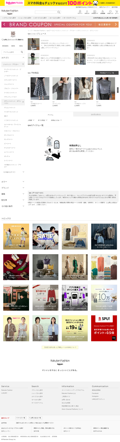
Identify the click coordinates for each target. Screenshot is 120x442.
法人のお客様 (66, 403)
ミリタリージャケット (11, 120)
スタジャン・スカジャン (12, 131)
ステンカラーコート (10, 80)
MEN (13, 46)
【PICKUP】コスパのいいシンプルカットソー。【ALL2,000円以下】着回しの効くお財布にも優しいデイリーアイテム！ (56, 45)
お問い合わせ (66, 399)
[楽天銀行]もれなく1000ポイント (86, 7)
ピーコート (7, 143)
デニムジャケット (9, 107)
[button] (40, 93)
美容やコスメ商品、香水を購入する (44, 428)
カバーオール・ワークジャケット (12, 125)
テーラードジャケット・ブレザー (12, 70)
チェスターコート (9, 148)
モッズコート (8, 139)
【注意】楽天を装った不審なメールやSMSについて (60, 347)
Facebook (95, 393)
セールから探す (36, 399)
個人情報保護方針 (13, 436)
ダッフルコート (9, 135)
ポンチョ (7, 156)
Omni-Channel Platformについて (72, 409)
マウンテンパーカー (10, 97)
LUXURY (4, 393)
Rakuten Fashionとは (69, 393)
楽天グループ (103, 7)
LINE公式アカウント (98, 399)
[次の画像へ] (118, 90)
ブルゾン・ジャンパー (11, 88)
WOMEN (5, 46)
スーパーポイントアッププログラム (73, 390)
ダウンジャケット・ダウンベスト (12, 102)
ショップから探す (37, 393)
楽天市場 (114, 7)
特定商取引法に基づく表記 (70, 406)
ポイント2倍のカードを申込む (72, 428)
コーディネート (96, 114)
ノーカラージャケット (11, 76)
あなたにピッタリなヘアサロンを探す (12, 428)
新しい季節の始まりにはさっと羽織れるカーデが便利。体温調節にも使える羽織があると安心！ (101, 45)
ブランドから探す (37, 390)
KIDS (21, 46)
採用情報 (54, 436)
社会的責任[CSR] (45, 436)
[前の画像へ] (28, 90)
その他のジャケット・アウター (12, 166)
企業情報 (4, 436)
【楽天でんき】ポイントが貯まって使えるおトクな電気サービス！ (34, 423)
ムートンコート (9, 152)
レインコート (8, 160)
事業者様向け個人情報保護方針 (29, 436)
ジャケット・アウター (11, 64)
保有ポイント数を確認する (101, 428)
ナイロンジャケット (10, 92)
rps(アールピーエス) (53, 30)
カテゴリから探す (37, 396)
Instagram (95, 396)
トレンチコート (9, 84)
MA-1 (6, 116)
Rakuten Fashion (39, 30)
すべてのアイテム (37, 403)
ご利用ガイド (66, 396)
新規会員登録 (96, 390)
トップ (30, 30)
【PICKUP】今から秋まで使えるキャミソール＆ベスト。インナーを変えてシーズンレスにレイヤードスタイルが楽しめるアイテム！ (101, 60)
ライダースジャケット (11, 112)
